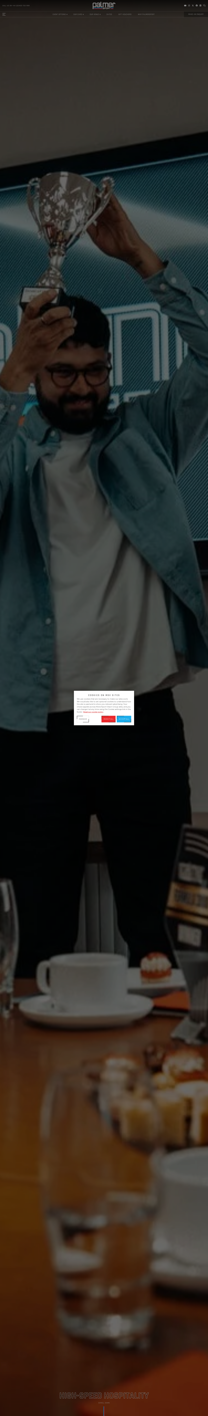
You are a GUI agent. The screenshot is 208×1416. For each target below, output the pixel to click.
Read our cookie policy (93, 712)
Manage (83, 719)
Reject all (109, 719)
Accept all (124, 719)
